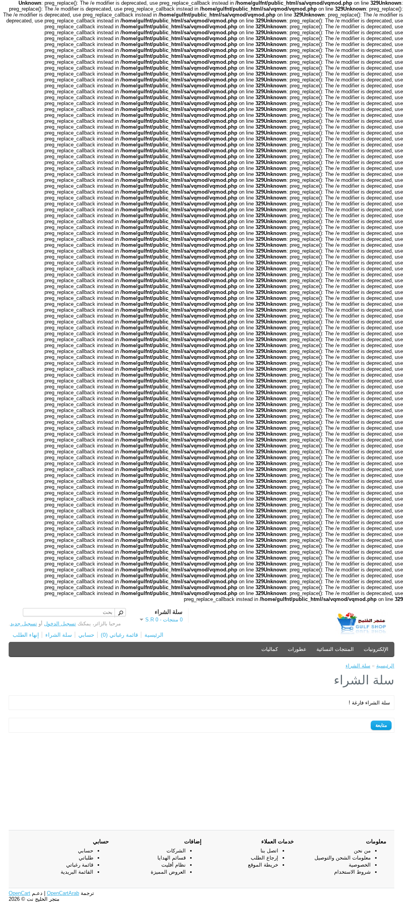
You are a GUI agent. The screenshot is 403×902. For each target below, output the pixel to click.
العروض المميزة (168, 872)
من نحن (362, 851)
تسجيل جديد (23, 624)
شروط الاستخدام (352, 872)
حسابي (86, 635)
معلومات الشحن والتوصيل (342, 858)
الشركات (176, 851)
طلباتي (86, 858)
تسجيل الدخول (60, 624)
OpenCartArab (63, 893)
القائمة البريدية (77, 872)
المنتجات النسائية (335, 649)
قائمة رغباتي (79, 865)
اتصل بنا (269, 851)
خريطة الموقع (263, 865)
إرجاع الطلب (264, 858)
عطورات (297, 649)
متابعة (381, 725)
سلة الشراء (58, 635)
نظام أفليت (173, 865)
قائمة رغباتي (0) (119, 635)
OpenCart (19, 893)
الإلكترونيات (376, 649)
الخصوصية (360, 865)
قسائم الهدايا (171, 858)
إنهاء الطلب (26, 635)
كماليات (269, 649)
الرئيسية (153, 635)
